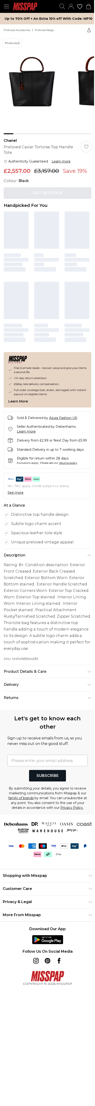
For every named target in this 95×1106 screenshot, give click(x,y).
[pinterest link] (46, 963)
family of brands (46, 795)
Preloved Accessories (17, 30)
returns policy (68, 460)
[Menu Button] (6, 6)
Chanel (10, 137)
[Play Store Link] (45, 941)
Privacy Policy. (48, 810)
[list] (46, 83)
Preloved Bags (44, 30)
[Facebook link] (57, 963)
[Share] (85, 30)
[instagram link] (34, 963)
